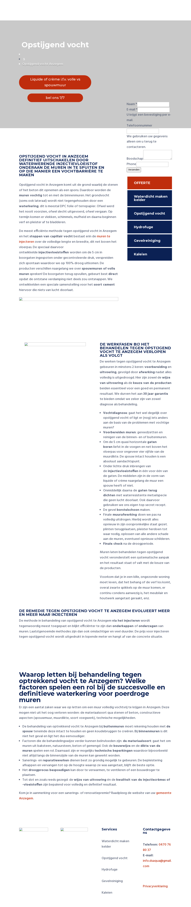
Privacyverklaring (155, 886)
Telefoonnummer (139, 125)
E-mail (132, 109)
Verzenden (134, 170)
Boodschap (135, 159)
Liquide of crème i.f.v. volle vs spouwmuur (55, 82)
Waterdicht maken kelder (150, 198)
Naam (132, 104)
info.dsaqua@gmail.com (157, 863)
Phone (131, 164)
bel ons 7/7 (55, 98)
